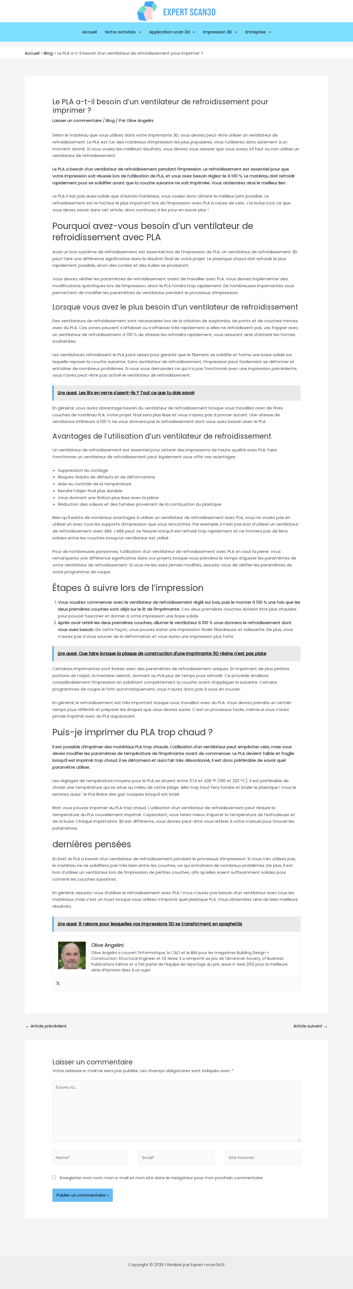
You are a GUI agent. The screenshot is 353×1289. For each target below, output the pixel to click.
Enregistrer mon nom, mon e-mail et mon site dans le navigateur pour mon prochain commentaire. (161, 1178)
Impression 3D (217, 32)
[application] (138, 32)
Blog (110, 120)
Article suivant (310, 1026)
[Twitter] (57, 983)
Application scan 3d (169, 32)
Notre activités (120, 32)
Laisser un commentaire (77, 120)
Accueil (89, 32)
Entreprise (255, 32)
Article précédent (46, 1026)
